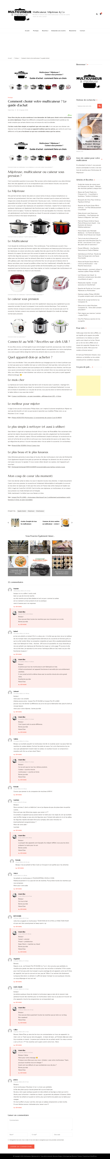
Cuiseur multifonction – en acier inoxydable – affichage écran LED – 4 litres (36, 396)
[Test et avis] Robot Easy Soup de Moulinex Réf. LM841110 (40, 549)
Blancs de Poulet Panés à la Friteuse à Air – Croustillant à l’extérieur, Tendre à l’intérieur (88, 194)
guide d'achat (22, 511)
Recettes (45, 31)
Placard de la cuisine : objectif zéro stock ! (62, 572)
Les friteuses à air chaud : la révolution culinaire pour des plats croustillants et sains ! (89, 277)
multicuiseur (40, 511)
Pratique (35, 31)
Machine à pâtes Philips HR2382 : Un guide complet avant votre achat (90, 295)
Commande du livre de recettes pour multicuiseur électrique (18, 572)
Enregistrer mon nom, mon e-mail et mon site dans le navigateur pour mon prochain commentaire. (37, 1140)
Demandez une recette (58, 31)
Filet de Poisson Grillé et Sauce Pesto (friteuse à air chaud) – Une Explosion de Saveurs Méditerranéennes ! (89, 224)
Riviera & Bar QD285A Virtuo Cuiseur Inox (26, 446)
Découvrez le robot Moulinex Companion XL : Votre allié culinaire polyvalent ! (89, 308)
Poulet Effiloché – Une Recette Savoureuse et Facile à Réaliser (88, 249)
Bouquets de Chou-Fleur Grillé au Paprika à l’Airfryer (89, 201)
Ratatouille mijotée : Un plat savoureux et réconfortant (87, 284)
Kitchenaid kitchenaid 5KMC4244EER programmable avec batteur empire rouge (38, 467)
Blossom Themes (77, 1156)
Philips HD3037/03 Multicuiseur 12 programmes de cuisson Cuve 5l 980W (37, 418)
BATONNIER (17, 916)
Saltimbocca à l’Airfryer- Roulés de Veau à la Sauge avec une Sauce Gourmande (89, 256)
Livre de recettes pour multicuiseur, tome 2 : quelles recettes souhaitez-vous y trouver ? (18, 548)
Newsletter (72, 31)
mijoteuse (31, 511)
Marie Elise (11, 110)
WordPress (93, 1156)
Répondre (19, 606)
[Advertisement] (55, 45)
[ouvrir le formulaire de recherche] (96, 14)
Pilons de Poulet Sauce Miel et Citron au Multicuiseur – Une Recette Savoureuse (88, 264)
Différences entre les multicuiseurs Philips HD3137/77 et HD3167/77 (40, 572)
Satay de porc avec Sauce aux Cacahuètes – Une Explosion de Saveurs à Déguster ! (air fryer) (88, 215)
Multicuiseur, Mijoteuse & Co (49, 12)
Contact (82, 31)
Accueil (27, 31)
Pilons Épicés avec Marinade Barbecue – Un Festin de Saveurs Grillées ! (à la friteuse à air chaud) (89, 233)
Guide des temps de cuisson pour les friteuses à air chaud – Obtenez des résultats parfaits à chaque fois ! (90, 186)
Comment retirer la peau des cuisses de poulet (62, 550)
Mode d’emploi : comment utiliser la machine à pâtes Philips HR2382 (90, 270)
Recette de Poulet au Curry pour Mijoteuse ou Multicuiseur (89, 289)
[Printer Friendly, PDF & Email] (69, 115)
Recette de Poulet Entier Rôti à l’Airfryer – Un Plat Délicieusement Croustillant (89, 208)
